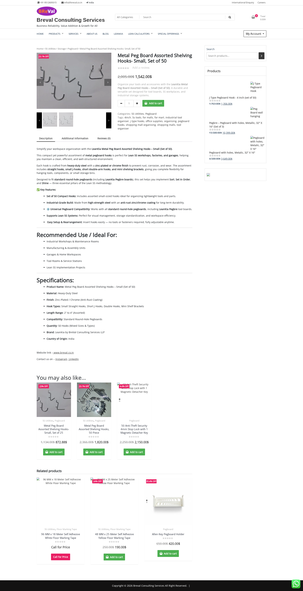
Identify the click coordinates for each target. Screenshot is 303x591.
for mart (159, 117)
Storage (62, 48)
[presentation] (40, 82)
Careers (261, 2)
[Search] (261, 55)
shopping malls (166, 124)
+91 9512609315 (47, 2)
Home (40, 48)
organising (170, 121)
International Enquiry (243, 2)
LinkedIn (73, 359)
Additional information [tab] (75, 138)
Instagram (61, 359)
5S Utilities (50, 48)
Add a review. (141, 68)
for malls (148, 117)
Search (211, 49)
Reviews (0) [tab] (103, 138)
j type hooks (137, 121)
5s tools (136, 117)
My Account (254, 34)
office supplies (154, 121)
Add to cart (155, 103)
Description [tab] (46, 138)
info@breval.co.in (73, 2)
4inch (127, 117)
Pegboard (73, 48)
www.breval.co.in (63, 352)
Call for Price (60, 557)
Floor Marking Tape (67, 529)
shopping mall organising (141, 124)
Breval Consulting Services (71, 20)
